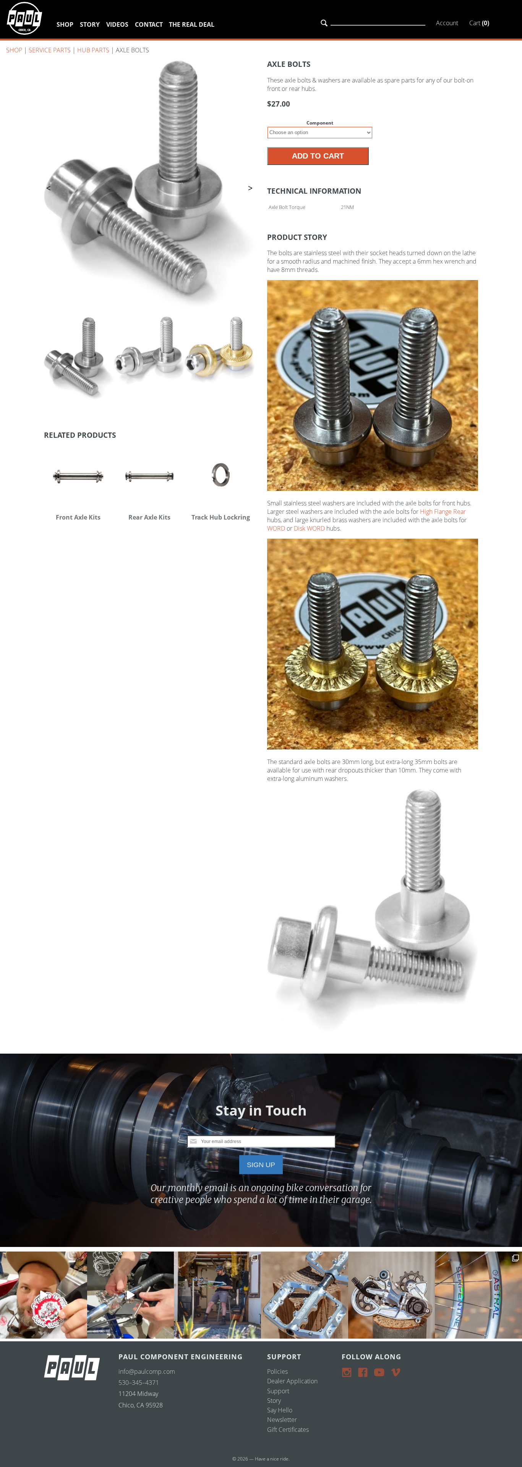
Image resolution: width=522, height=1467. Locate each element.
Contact (149, 24)
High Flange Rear (443, 511)
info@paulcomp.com (146, 1371)
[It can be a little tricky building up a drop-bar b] (391, 1295)
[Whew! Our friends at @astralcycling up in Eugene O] (478, 1295)
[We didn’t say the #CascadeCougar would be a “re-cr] (217, 1295)
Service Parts (50, 50)
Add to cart (318, 156)
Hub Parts (93, 50)
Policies (277, 1371)
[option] (149, 183)
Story (90, 24)
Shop (65, 24)
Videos (117, 24)
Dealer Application (292, 1381)
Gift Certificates (288, 1429)
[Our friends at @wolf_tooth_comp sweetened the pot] (304, 1295)
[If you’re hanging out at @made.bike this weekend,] (43, 1295)
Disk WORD (309, 528)
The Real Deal (191, 24)
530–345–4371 (138, 1382)
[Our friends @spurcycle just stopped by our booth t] (130, 1295)
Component (319, 123)
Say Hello (279, 1410)
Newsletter (282, 1419)
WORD (276, 528)
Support (278, 1391)
